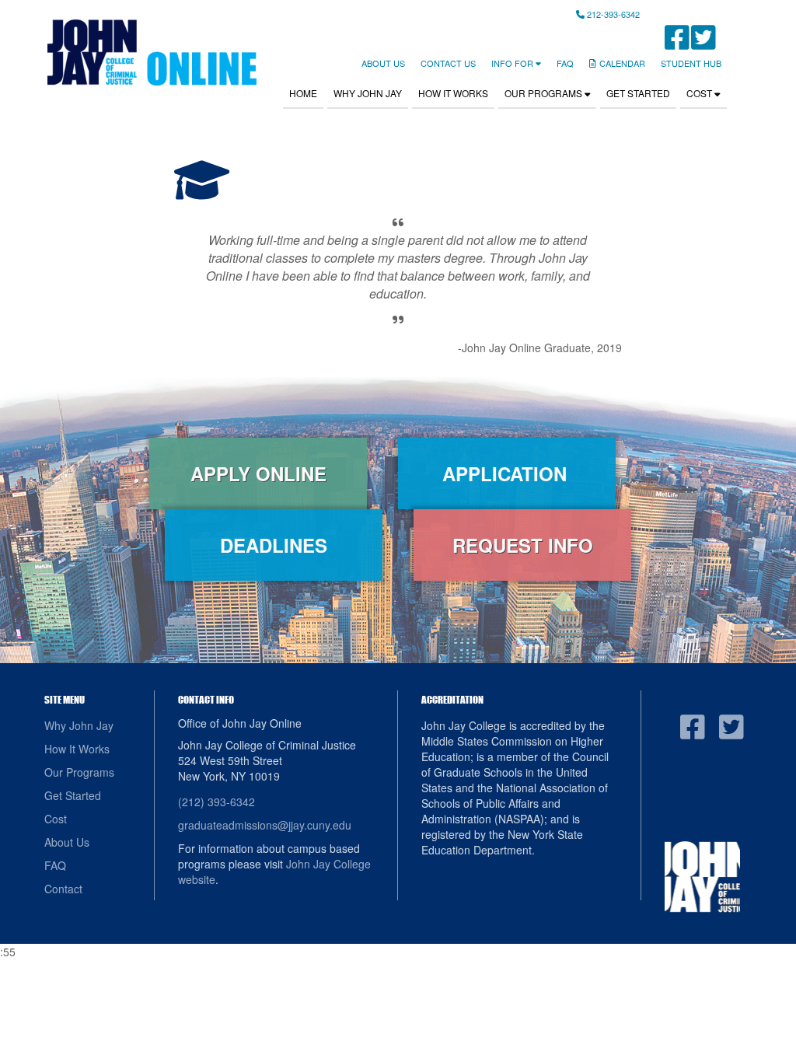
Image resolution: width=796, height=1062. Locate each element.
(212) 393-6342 (216, 801)
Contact (63, 888)
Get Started (638, 93)
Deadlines (273, 545)
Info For (513, 63)
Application (507, 473)
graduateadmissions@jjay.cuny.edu (264, 825)
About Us (383, 63)
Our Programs (544, 93)
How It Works (453, 93)
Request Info (522, 545)
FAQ (565, 63)
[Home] (151, 52)
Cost (700, 93)
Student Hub (691, 63)
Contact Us (448, 63)
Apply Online (258, 473)
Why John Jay (367, 93)
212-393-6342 (612, 14)
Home (303, 93)
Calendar (622, 63)
